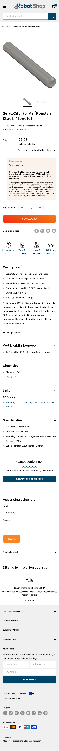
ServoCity (9, 126)
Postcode (7, 520)
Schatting (12, 539)
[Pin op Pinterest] (42, 231)
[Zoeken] (52, 16)
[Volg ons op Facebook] (5, 713)
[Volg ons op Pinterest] (22, 713)
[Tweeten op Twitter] (48, 231)
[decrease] (22, 207)
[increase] (40, 207)
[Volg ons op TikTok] (34, 713)
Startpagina (6, 26)
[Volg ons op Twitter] (11, 713)
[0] (53, 6)
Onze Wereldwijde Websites (14, 694)
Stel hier (36, 253)
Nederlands (11, 698)
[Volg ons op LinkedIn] (40, 713)
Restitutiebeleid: (10, 552)
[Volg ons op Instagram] (17, 713)
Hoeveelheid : (10, 207)
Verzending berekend (28, 150)
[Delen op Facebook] (36, 231)
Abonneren (29, 679)
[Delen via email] (54, 231)
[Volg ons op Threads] (45, 713)
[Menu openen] (4, 6)
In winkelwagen (29, 219)
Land (5, 506)
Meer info (8, 253)
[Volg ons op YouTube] (28, 713)
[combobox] (25, 16)
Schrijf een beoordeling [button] (29, 478)
